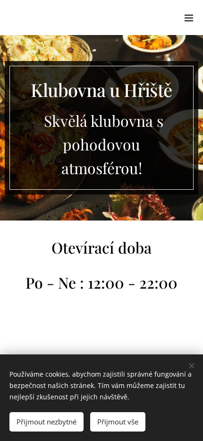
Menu (188, 17)
